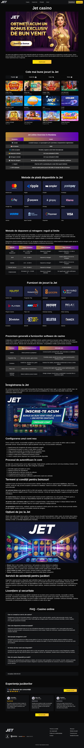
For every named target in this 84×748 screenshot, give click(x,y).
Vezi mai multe (42, 714)
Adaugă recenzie (70, 690)
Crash (50, 77)
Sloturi (68, 77)
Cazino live (31, 77)
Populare (13, 77)
